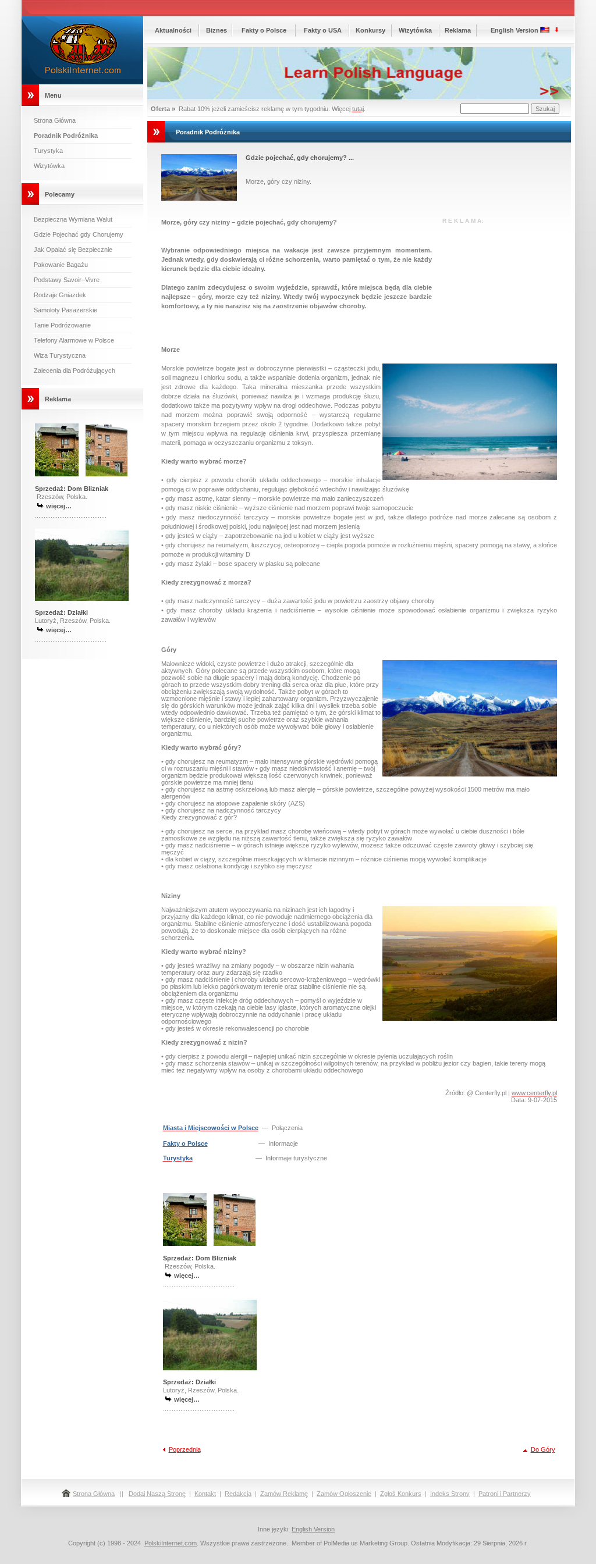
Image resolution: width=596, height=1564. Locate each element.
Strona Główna (55, 120)
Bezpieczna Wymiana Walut (73, 219)
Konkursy (370, 30)
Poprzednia (185, 1449)
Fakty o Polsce (264, 30)
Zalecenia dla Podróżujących (74, 370)
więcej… (59, 506)
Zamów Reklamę (284, 1493)
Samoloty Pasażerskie (65, 310)
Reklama (458, 30)
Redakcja (238, 1493)
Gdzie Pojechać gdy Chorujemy (78, 234)
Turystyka (48, 150)
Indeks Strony (450, 1493)
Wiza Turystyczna (60, 355)
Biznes (216, 30)
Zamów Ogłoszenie (344, 1493)
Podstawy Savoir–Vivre (67, 279)
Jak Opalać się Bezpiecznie (73, 249)
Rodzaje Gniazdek (60, 294)
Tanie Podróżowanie (62, 325)
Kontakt (205, 1493)
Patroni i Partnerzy (504, 1493)
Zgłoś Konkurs (400, 1493)
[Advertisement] (499, 282)
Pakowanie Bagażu (61, 264)
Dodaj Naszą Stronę (157, 1493)
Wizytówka (49, 165)
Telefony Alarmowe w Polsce (74, 340)
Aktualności (173, 30)
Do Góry (543, 1449)
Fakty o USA (323, 30)
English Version (514, 30)
